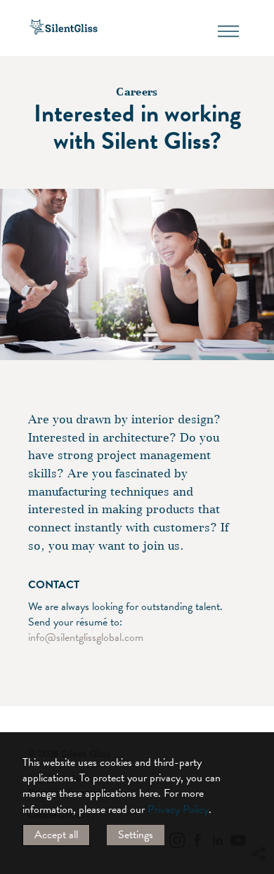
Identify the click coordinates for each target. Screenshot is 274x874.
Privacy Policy (178, 809)
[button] (258, 726)
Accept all (56, 834)
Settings (135, 834)
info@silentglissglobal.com (88, 637)
